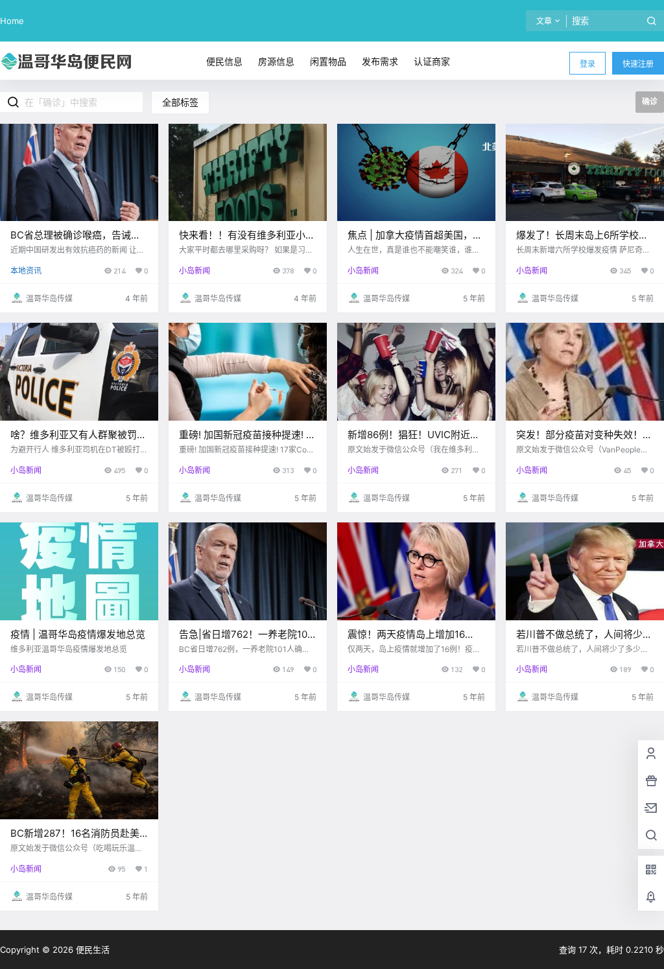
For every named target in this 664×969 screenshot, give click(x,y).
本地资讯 (26, 270)
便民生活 (91, 949)
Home (12, 21)
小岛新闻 (194, 270)
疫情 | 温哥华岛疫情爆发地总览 (77, 634)
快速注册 (638, 64)
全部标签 (180, 102)
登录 (587, 64)
